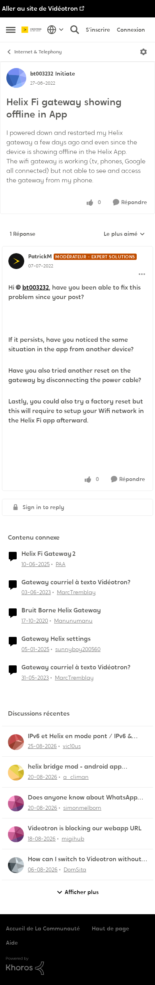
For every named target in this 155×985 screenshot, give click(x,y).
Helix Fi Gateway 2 (48, 554)
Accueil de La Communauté (43, 928)
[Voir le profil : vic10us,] (16, 742)
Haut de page (110, 928)
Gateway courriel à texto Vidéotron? (75, 582)
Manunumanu (73, 620)
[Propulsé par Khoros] (77, 966)
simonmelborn (82, 807)
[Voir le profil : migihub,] (16, 834)
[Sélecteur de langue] (55, 30)
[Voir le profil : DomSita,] (16, 865)
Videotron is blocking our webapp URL (84, 828)
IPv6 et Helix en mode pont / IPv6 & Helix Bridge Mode (80, 736)
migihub (73, 838)
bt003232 (41, 73)
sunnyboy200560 (78, 649)
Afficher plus (82, 892)
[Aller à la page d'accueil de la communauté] (32, 30)
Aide (12, 942)
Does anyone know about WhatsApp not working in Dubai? (83, 798)
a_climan (76, 776)
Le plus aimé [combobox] (124, 234)
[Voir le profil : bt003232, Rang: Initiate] (16, 78)
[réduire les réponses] (77, 250)
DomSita (75, 869)
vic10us (72, 746)
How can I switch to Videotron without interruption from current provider (84, 859)
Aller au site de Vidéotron (40, 8)
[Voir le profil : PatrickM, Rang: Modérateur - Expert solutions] (16, 261)
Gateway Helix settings (56, 639)
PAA (61, 564)
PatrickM (40, 256)
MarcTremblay (76, 592)
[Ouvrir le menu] (143, 51)
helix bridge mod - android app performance (75, 767)
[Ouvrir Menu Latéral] (10, 30)
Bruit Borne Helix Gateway (61, 610)
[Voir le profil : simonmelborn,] (16, 803)
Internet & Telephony (38, 52)
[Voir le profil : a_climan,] (16, 772)
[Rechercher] (74, 29)
